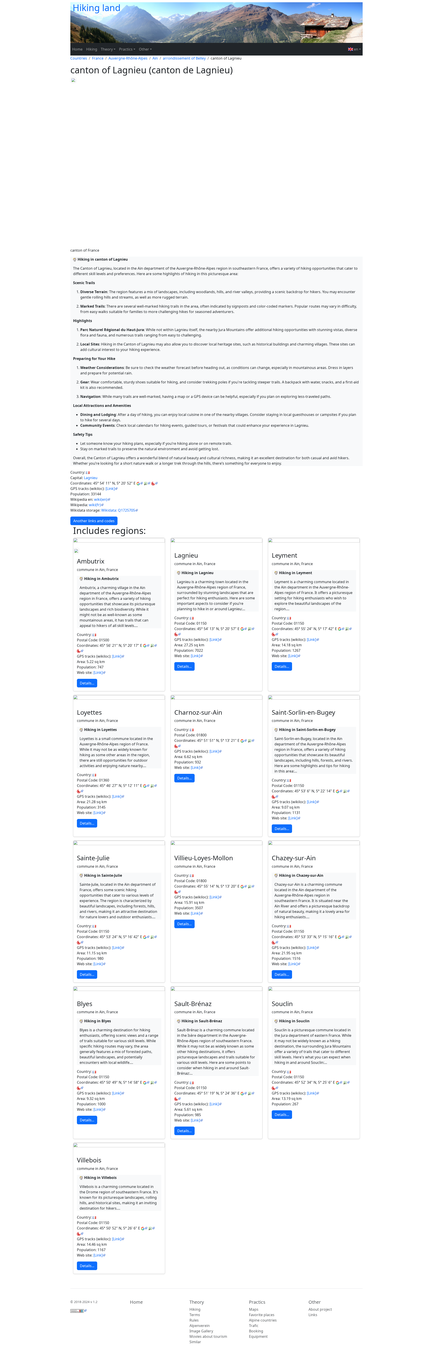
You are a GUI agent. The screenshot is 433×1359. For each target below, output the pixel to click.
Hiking (91, 49)
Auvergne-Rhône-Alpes (127, 58)
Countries (78, 58)
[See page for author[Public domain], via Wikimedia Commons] (119, 540)
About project (320, 1309)
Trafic (253, 1325)
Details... (87, 683)
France (98, 58)
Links (313, 1314)
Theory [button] (107, 49)
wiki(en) (100, 499)
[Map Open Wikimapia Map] (154, 483)
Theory (196, 1302)
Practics (257, 1302)
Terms (194, 1314)
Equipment (258, 1336)
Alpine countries (263, 1320)
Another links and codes (94, 520)
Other (315, 1302)
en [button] (355, 49)
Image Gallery (201, 1331)
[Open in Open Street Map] (147, 483)
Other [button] (144, 49)
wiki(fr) (95, 504)
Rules (194, 1320)
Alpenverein (199, 1325)
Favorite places (261, 1314)
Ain (155, 58)
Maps (253, 1309)
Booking (256, 1331)
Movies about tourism (208, 1336)
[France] (88, 472)
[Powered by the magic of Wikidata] (78, 1310)
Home (77, 49)
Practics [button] (126, 49)
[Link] (110, 488)
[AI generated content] (75, 259)
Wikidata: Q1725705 (118, 510)
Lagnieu (90, 477)
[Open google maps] (139, 483)
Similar (195, 1341)
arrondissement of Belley (184, 58)
